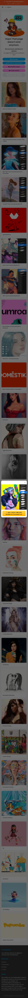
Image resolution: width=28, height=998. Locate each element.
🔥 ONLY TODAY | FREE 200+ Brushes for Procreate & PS (14, 513)
